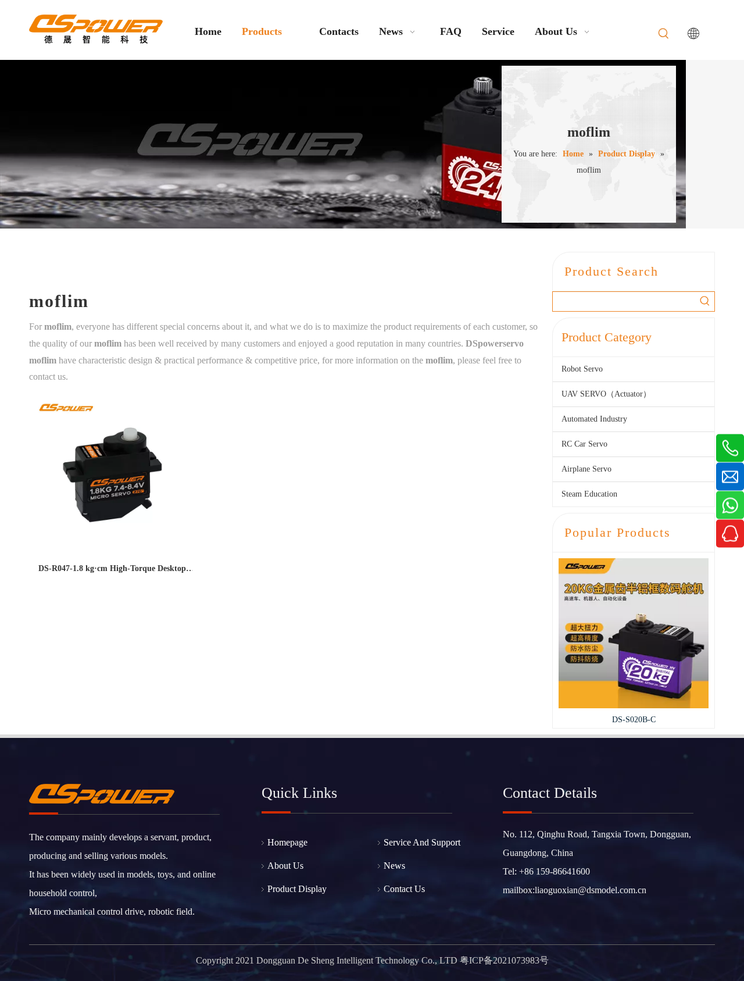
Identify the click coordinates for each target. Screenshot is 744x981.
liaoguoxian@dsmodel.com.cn (590, 890)
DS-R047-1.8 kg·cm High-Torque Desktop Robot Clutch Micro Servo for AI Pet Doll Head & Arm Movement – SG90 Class (112, 570)
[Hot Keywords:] (663, 33)
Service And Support (422, 842)
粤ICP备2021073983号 (504, 960)
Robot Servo (582, 369)
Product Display (297, 889)
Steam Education (589, 494)
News (394, 866)
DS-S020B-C (590, 719)
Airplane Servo (586, 469)
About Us (285, 866)
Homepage (287, 842)
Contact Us (404, 889)
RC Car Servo (584, 444)
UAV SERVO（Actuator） (606, 394)
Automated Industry (594, 419)
